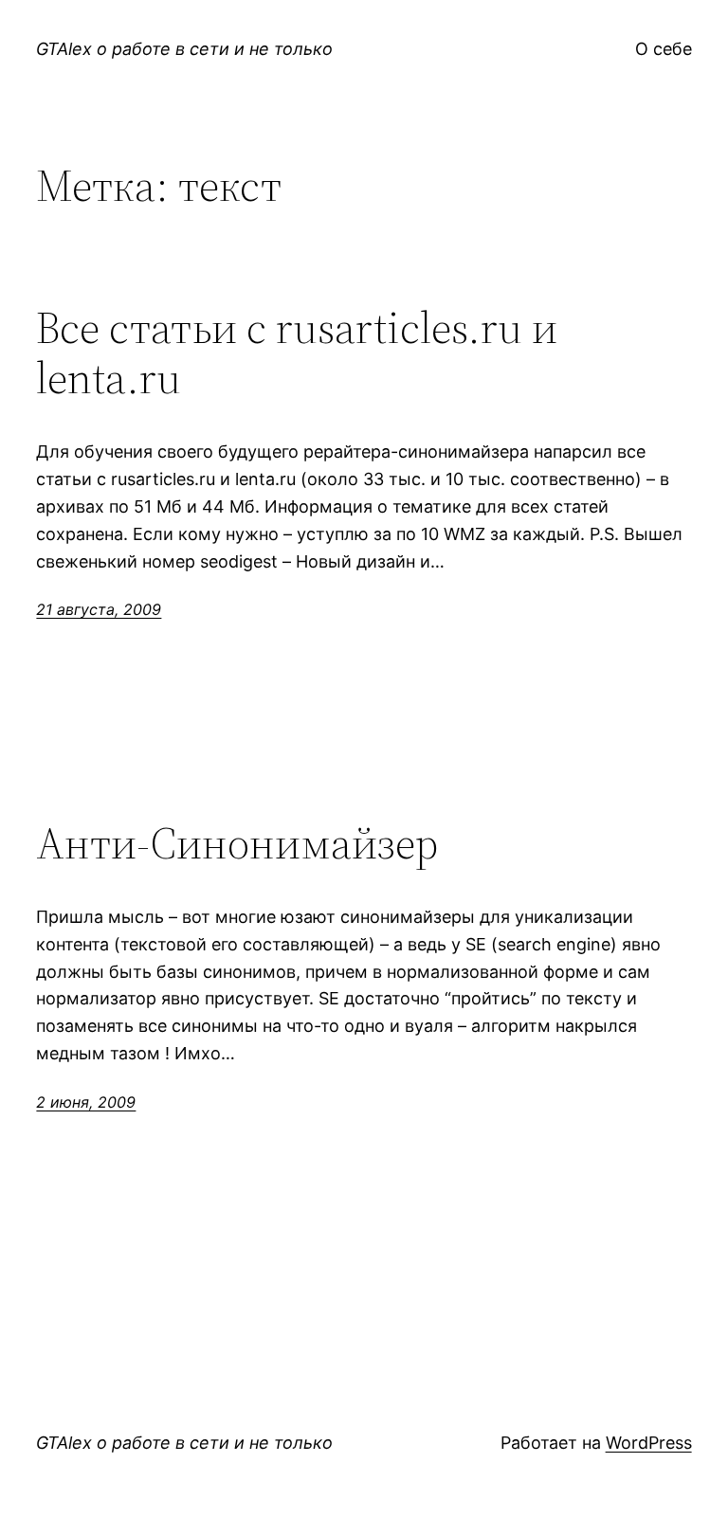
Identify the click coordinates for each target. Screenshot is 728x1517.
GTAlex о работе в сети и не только (184, 49)
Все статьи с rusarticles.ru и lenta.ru (296, 352)
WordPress (649, 1443)
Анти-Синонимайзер (237, 843)
